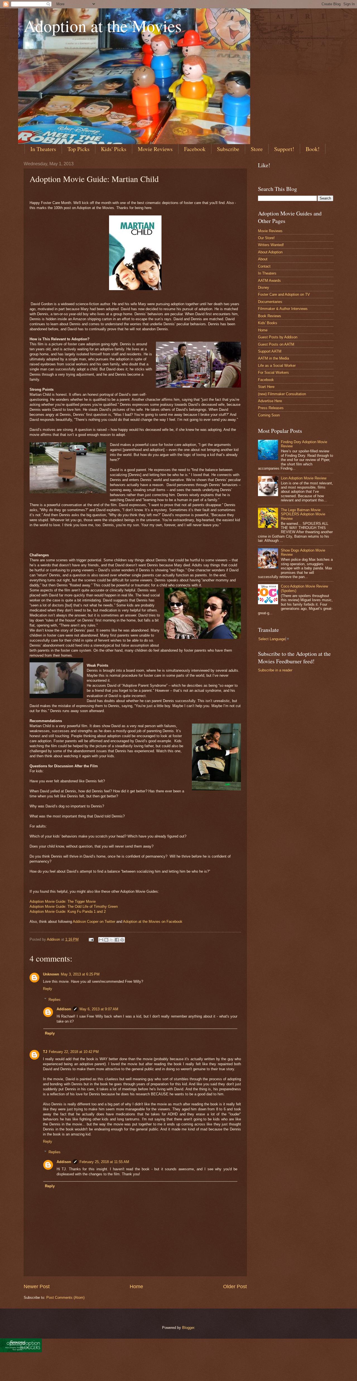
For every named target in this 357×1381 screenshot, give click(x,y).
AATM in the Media (273, 358)
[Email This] (101, 940)
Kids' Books (267, 323)
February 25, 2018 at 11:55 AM (104, 1162)
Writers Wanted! (271, 245)
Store (257, 149)
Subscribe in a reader (275, 670)
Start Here (266, 387)
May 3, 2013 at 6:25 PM (80, 974)
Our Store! (266, 238)
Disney (263, 287)
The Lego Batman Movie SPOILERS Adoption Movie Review (303, 514)
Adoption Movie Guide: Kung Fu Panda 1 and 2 (68, 911)
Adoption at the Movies (103, 25)
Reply (47, 989)
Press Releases (271, 408)
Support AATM (269, 351)
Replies (55, 999)
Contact (264, 266)
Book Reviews (269, 316)
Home (136, 1286)
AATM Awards (269, 280)
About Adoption (270, 252)
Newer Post (37, 1286)
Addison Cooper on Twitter (94, 921)
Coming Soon (269, 415)
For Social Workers (273, 372)
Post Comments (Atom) (65, 1297)
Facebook (195, 149)
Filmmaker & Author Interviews (283, 309)
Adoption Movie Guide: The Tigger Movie (63, 901)
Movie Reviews (155, 149)
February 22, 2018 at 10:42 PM (74, 1052)
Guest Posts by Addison (277, 337)
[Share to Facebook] (117, 940)
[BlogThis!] (106, 940)
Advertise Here (270, 401)
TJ (45, 1052)
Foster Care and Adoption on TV (284, 294)
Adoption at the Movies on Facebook (152, 921)
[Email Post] (91, 939)
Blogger (188, 1328)
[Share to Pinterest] (122, 940)
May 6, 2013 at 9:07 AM (98, 1009)
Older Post (235, 1286)
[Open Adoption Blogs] (21, 1351)
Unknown (51, 974)
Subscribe (228, 149)
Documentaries (270, 302)
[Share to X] (111, 940)
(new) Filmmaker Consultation (282, 394)
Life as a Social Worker (277, 365)
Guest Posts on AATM (276, 344)
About (262, 259)
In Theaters (43, 149)
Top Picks (78, 149)
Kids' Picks (113, 149)
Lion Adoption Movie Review (303, 478)
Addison (64, 1009)
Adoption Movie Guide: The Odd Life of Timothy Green (74, 906)
